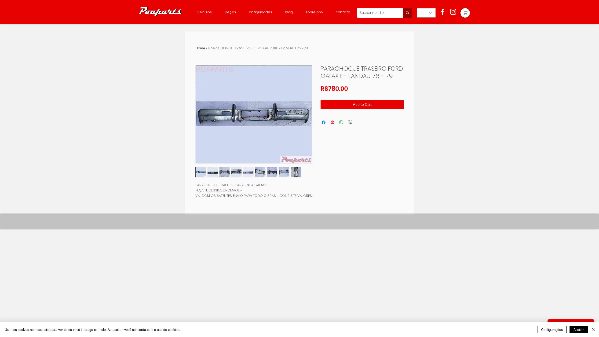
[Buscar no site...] (407, 13)
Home (200, 48)
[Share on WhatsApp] (341, 122)
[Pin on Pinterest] (332, 122)
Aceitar (578, 329)
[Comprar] (465, 13)
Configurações (552, 329)
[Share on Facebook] (323, 122)
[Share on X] (350, 122)
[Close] (593, 329)
